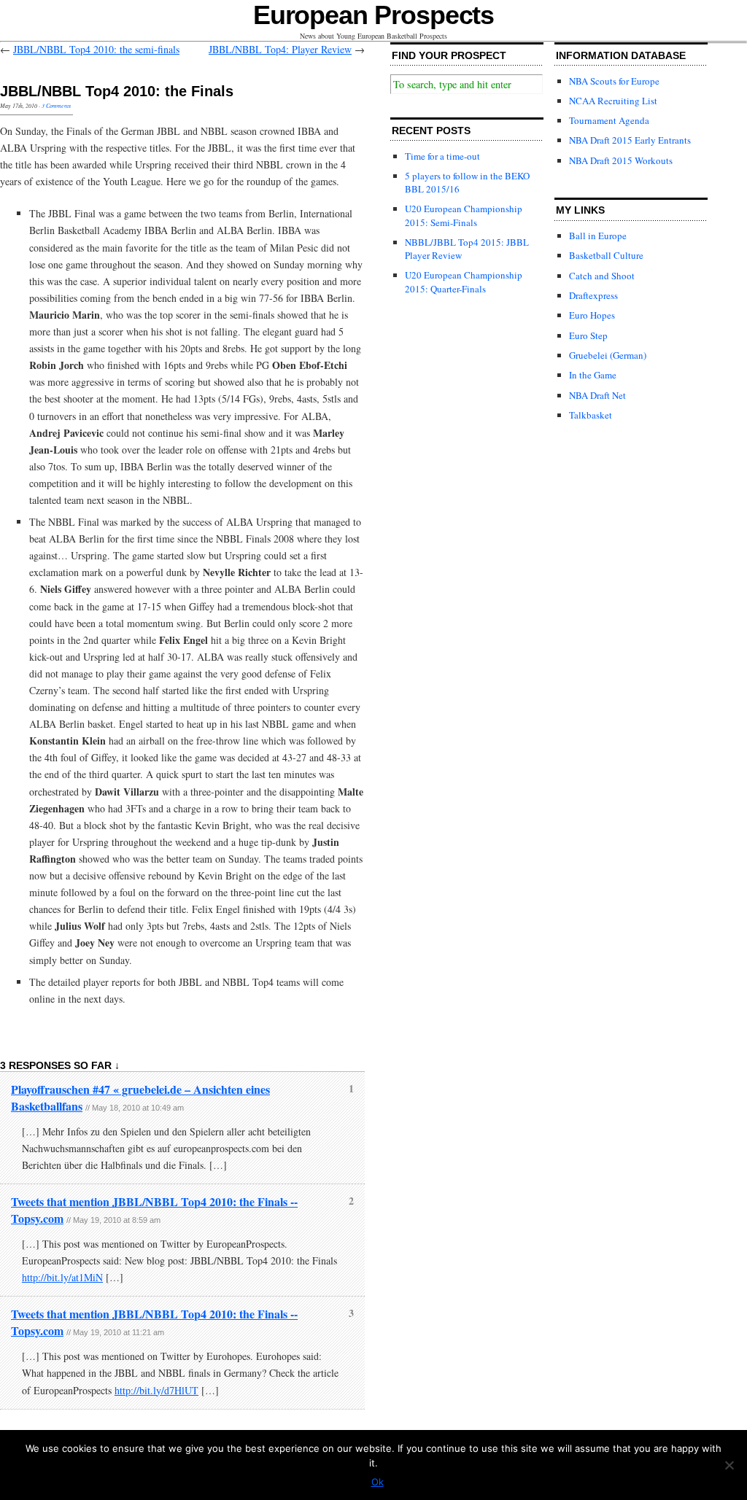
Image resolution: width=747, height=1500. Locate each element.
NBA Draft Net (597, 395)
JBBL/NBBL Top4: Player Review (280, 49)
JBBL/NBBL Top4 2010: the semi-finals (96, 49)
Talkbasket (590, 414)
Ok (377, 1482)
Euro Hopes (592, 315)
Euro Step (588, 335)
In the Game (592, 374)
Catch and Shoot (602, 275)
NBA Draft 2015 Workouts (621, 160)
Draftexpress (593, 295)
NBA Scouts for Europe (614, 81)
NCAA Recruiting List (613, 100)
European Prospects (374, 15)
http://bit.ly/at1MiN (62, 1277)
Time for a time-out (442, 156)
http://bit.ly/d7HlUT (156, 1390)
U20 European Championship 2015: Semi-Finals (463, 215)
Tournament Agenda (609, 120)
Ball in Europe (598, 235)
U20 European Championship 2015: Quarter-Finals (463, 281)
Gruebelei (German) (607, 355)
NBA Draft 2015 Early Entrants (630, 140)
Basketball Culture (606, 255)
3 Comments (56, 105)
